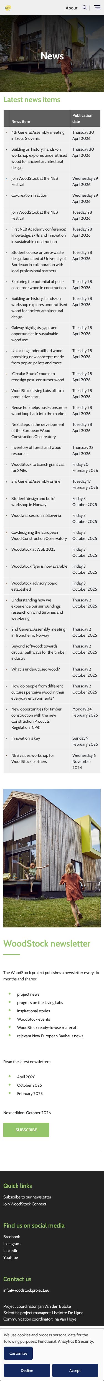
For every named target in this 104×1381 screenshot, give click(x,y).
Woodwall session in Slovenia (36, 515)
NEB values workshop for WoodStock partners (32, 758)
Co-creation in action (29, 195)
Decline (27, 1370)
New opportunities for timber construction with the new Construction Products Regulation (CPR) (36, 718)
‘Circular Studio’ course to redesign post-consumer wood (37, 376)
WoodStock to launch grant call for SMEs (37, 467)
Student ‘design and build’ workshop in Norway (33, 501)
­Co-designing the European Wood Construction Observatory (39, 535)
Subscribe (26, 1129)
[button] (85, 7)
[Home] (6, 7)
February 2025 (30, 1093)
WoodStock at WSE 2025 (33, 549)
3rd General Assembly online (35, 481)
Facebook (11, 1236)
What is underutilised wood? (35, 669)
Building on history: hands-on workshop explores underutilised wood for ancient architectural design (39, 158)
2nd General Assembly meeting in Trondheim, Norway (38, 632)
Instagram (12, 1243)
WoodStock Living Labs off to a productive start (37, 393)
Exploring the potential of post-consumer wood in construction (38, 284)
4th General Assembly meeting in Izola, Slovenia (37, 135)
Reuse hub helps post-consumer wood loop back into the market (39, 410)
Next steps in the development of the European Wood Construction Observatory (37, 430)
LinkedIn (10, 1250)
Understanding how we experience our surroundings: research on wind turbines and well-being (37, 609)
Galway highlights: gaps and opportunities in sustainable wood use (34, 333)
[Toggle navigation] (97, 7)
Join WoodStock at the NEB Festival (34, 181)
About (71, 8)
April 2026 (26, 1076)
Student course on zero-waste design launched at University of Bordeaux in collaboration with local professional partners (38, 261)
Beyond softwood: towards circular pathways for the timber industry (38, 652)
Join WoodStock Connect (24, 1204)
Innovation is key (25, 738)
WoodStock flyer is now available (39, 566)
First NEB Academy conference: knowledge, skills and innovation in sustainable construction (38, 235)
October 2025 (29, 1085)
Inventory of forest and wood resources (36, 450)
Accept (75, 1370)
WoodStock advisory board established (34, 586)
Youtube (10, 1257)
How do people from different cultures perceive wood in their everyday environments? (37, 692)
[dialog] (52, 1355)
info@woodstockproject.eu (26, 1290)
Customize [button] (18, 1353)
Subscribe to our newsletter (27, 1197)
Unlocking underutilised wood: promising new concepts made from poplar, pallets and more (37, 356)
